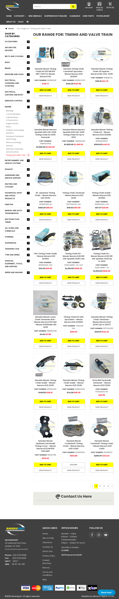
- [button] (28, 107)
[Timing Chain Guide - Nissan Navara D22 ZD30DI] (102, 179)
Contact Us (47, 547)
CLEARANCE (74, 16)
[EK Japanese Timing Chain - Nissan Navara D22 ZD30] (45, 179)
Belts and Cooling (14, 56)
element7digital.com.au (103, 596)
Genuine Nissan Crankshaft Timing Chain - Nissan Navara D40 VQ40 (73, 445)
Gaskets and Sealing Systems (15, 131)
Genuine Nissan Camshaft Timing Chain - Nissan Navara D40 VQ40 (101, 445)
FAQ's (20, 21)
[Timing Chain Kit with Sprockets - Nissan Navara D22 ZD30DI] (73, 302)
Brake (8, 68)
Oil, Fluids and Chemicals (12, 229)
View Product (45, 96)
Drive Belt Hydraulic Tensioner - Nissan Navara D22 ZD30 (102, 383)
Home (9, 16)
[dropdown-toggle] (27, 22)
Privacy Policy (48, 555)
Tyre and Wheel (12, 255)
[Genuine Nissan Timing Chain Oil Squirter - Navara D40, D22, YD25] (102, 54)
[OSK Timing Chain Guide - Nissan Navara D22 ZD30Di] (45, 239)
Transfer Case (12, 249)
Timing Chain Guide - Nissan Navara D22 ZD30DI (102, 195)
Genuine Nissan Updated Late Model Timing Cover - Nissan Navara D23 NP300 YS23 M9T (45, 446)
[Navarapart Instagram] (98, 534)
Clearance (47, 542)
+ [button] (28, 42)
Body (7, 62)
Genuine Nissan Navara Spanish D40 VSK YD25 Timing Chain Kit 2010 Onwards (45, 133)
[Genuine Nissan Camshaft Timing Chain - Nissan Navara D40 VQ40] (102, 427)
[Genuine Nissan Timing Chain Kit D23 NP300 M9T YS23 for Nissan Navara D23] (45, 54)
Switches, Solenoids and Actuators (14, 150)
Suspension (10, 243)
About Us (10, 21)
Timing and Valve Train (15, 155)
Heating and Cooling (11, 185)
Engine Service (12, 123)
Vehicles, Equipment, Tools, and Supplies (14, 264)
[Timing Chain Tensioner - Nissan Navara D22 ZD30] (73, 179)
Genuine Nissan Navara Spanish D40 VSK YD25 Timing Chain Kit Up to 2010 (74, 133)
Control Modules (13, 114)
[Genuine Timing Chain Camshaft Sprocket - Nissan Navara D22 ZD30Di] (73, 54)
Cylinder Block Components (12, 118)
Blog (44, 579)
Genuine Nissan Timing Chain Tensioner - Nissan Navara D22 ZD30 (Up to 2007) (101, 321)
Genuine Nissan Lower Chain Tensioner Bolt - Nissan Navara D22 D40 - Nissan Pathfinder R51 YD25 (45, 322)
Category (19, 16)
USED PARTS (88, 16)
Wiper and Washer (14, 272)
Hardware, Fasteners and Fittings (15, 137)
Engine (8, 107)
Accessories (11, 41)
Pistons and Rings (13, 142)
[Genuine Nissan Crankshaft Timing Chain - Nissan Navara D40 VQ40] (73, 427)
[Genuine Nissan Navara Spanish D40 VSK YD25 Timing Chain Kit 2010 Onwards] (45, 115)
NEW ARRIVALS (35, 16)
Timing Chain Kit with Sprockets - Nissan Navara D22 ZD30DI (74, 319)
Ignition (9, 204)
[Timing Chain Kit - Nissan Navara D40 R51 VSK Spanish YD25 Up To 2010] (102, 239)
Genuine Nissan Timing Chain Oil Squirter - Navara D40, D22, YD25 (102, 71)
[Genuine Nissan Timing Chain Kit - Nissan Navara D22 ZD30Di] (102, 115)
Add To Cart (45, 90)
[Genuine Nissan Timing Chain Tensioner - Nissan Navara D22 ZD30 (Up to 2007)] (102, 302)
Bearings (9, 110)
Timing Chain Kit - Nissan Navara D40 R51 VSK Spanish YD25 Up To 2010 (102, 257)
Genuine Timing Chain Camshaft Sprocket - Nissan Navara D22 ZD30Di (73, 73)
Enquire (73, 465)
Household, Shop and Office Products (13, 196)
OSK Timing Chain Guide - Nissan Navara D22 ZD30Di (45, 256)
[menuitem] (110, 6)
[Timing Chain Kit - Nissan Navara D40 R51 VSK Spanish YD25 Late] (73, 239)
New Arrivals (48, 538)
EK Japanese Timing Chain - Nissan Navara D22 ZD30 (45, 195)
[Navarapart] (12, 6)
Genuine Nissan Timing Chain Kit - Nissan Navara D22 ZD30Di (101, 132)
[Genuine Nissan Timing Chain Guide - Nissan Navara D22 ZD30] (45, 366)
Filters (8, 126)
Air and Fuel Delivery (10, 48)
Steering (9, 237)
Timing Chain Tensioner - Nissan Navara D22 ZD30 (73, 195)
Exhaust (9, 169)
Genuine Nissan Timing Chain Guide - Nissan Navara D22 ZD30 (45, 383)
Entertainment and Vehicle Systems (14, 161)
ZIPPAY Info (47, 551)
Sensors (9, 145)
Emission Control (14, 100)
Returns (46, 567)
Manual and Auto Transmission (13, 212)
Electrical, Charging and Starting (12, 83)
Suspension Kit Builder (55, 16)
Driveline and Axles (14, 74)
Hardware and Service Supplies (13, 176)
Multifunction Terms (12, 220)
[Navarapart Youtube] (105, 534)
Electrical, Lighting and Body (14, 93)
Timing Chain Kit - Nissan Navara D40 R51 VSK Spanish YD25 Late (73, 256)
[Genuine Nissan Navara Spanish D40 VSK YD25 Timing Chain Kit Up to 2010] (73, 115)
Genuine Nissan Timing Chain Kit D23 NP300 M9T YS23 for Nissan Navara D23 (45, 73)
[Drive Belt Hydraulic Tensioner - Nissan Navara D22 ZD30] (102, 366)
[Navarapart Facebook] (92, 534)
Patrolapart (103, 16)
